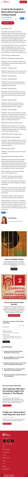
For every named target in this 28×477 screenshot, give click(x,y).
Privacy (4, 460)
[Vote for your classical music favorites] (14, 287)
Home (4, 446)
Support (4, 466)
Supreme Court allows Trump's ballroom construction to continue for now (13, 352)
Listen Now (14, 269)
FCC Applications (6, 469)
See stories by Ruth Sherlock (15, 221)
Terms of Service (6, 457)
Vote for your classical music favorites (14, 303)
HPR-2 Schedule (6, 452)
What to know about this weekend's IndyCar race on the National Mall (15, 375)
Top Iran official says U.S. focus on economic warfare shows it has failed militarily (14, 369)
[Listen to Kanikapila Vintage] (14, 243)
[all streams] (26, 475)
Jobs (4, 463)
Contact (4, 455)
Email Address (6, 326)
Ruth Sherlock (8, 17)
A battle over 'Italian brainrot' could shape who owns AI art (14, 413)
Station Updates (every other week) (10, 332)
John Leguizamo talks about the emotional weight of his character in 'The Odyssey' (14, 391)
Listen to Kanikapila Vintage (14, 259)
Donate (24, 2)
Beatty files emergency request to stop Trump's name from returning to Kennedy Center (15, 363)
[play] (2, 475)
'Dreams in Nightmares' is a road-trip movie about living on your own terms (14, 357)
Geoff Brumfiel (5, 417)
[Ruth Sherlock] (4, 220)
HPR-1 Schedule (6, 449)
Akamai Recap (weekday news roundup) (11, 336)
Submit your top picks (14, 315)
